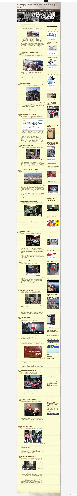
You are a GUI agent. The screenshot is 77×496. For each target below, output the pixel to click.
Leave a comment (41, 56)
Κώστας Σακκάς (30, 458)
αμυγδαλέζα (41, 116)
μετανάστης (22, 117)
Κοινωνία (40, 28)
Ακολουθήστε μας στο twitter (52, 232)
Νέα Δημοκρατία (29, 203)
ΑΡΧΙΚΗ (20, 10)
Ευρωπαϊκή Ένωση (34, 85)
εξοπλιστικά (28, 263)
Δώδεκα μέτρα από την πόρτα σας (29, 169)
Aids (22, 458)
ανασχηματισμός (39, 401)
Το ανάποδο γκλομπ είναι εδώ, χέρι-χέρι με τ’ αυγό (31, 53)
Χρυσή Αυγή (25, 263)
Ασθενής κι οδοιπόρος (26, 426)
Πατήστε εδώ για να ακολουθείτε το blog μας (53, 414)
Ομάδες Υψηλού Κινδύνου (38, 458)
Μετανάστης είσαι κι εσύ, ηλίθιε (28, 114)
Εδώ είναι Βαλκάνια (26, 83)
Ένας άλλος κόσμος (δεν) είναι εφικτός (30, 342)
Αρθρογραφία (36, 54)
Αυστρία (30, 85)
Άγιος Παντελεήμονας (25, 292)
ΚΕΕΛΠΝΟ (33, 458)
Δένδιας (27, 401)
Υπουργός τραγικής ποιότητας (28, 399)
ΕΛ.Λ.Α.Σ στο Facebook (51, 163)
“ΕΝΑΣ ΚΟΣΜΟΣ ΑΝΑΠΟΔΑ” (49, 10)
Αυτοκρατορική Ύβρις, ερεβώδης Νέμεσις (52, 403)
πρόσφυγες (26, 55)
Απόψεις (36, 28)
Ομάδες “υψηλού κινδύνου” (28, 456)
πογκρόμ (24, 458)
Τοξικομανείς (30, 459)
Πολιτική (22, 55)
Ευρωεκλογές (24, 428)
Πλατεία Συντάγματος (28, 233)
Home (38, 17)
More (31, 48)
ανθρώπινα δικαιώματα (35, 459)
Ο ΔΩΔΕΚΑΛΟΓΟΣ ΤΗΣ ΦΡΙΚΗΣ (51, 399)
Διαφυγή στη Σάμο (25, 317)
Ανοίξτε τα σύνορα (37, 55)
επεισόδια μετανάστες (26, 56)
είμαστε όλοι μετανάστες (39, 319)
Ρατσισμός (41, 85)
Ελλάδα (38, 28)
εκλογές (42, 203)
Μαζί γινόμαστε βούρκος (27, 145)
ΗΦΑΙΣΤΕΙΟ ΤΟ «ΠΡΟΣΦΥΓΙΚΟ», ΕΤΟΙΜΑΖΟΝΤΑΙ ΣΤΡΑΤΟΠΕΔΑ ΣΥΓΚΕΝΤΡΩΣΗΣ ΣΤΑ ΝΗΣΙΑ (29, 26)
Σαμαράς (40, 203)
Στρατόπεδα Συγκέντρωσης (36, 116)
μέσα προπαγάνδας (31, 56)
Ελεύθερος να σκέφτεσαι (52, 376)
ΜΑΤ (26, 428)
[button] (33, 382)
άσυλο (36, 401)
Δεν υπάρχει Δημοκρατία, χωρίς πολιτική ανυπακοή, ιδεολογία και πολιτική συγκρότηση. (52, 386)
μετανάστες (35, 56)
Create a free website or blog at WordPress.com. (23, 493)
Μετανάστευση (27, 147)
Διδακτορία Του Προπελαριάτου (31, 10)
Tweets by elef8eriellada (50, 233)
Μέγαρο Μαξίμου (29, 428)
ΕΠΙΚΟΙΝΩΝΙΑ (24, 10)
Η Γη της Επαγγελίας (26, 231)
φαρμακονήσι (24, 401)
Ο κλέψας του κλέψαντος (27, 260)
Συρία (38, 233)
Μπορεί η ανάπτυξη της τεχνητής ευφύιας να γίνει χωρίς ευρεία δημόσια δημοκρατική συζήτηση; (52, 383)
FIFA (43, 343)
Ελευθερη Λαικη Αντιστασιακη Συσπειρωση (27, 28)
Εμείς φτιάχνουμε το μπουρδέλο (29, 201)
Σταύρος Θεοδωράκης (39, 147)
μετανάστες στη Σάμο (29, 320)
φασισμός (26, 458)
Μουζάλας (38, 85)
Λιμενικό (40, 55)
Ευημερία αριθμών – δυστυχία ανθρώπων (52, 400)
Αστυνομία (33, 55)
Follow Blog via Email (51, 407)
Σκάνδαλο (22, 263)
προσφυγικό (29, 55)
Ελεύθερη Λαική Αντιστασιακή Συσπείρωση (36, 4)
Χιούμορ (40, 427)
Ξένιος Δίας (28, 116)
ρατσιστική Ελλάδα (24, 116)
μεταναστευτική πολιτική (28, 117)
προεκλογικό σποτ (24, 203)
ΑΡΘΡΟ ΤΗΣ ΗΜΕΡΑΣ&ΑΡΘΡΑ (40, 10)
